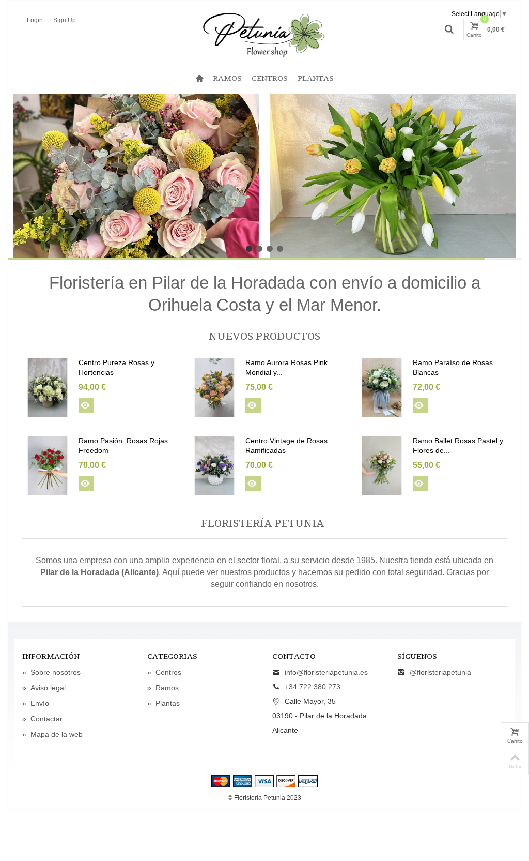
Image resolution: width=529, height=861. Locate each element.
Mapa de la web (52, 734)
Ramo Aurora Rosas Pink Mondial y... (286, 367)
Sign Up (64, 20)
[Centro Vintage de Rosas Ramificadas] (214, 465)
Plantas (316, 78)
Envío (35, 703)
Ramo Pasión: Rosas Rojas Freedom (123, 445)
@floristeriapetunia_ (442, 672)
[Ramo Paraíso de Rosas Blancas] (382, 387)
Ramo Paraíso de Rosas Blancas (453, 367)
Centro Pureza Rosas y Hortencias (116, 367)
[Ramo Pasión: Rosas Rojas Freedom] (47, 465)
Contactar (42, 719)
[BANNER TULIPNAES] (136, 176)
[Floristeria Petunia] (264, 33)
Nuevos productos (264, 337)
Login (35, 20)
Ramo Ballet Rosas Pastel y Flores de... (458, 445)
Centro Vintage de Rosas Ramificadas (286, 445)
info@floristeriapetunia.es (326, 672)
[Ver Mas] (86, 405)
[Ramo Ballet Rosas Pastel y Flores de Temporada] (382, 465)
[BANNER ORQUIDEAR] (393, 176)
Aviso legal (44, 688)
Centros (270, 78)
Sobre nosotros (51, 672)
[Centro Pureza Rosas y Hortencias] (47, 387)
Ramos (227, 78)
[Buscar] (449, 29)
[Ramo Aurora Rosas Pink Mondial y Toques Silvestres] (214, 387)
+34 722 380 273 (312, 687)
